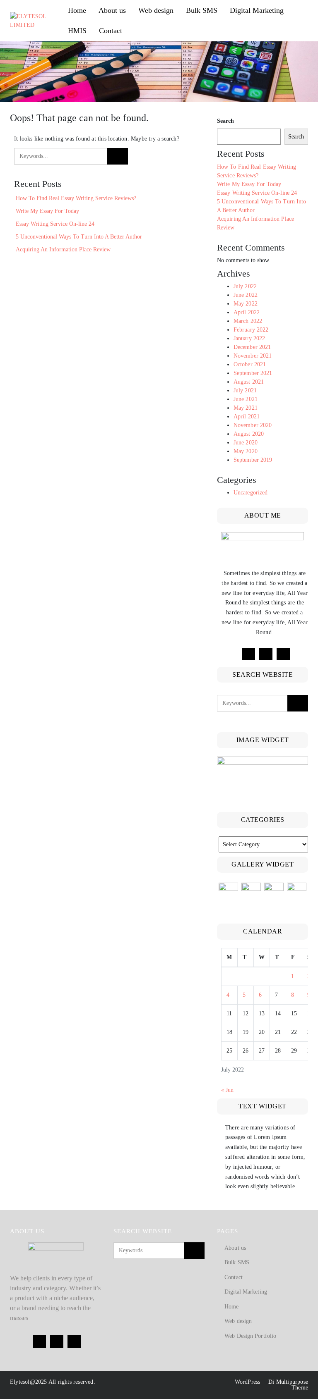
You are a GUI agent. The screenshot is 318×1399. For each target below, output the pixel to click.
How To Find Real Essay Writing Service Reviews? (76, 198)
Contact (110, 30)
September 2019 (253, 460)
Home (77, 10)
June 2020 (246, 442)
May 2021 (246, 408)
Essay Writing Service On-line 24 (55, 224)
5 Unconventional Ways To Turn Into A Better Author (79, 237)
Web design (155, 10)
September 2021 (253, 373)
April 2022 (247, 312)
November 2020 (253, 425)
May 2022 (246, 304)
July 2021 (245, 390)
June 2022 (246, 295)
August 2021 (249, 382)
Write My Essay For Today (47, 211)
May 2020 (246, 451)
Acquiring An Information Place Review (63, 249)
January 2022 (249, 338)
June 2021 (246, 399)
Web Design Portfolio (250, 1336)
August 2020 (249, 434)
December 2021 (252, 347)
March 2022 (248, 321)
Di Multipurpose (287, 1382)
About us (112, 10)
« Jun (227, 1090)
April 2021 (247, 416)
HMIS (77, 30)
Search (225, 121)
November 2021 (253, 356)
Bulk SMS (201, 10)
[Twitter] (265, 654)
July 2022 (245, 286)
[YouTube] (283, 654)
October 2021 (250, 364)
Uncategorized (250, 492)
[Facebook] (248, 654)
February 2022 (251, 330)
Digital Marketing (257, 10)
